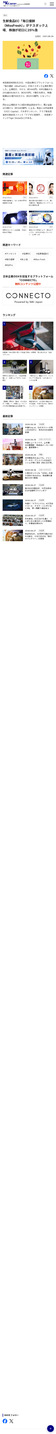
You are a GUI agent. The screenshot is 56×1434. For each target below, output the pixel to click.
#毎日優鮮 (9, 259)
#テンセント (11, 253)
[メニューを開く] (52, 4)
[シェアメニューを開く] (50, 1428)
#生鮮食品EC (42, 253)
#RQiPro (9, 265)
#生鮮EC (26, 253)
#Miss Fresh (39, 259)
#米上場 (24, 259)
